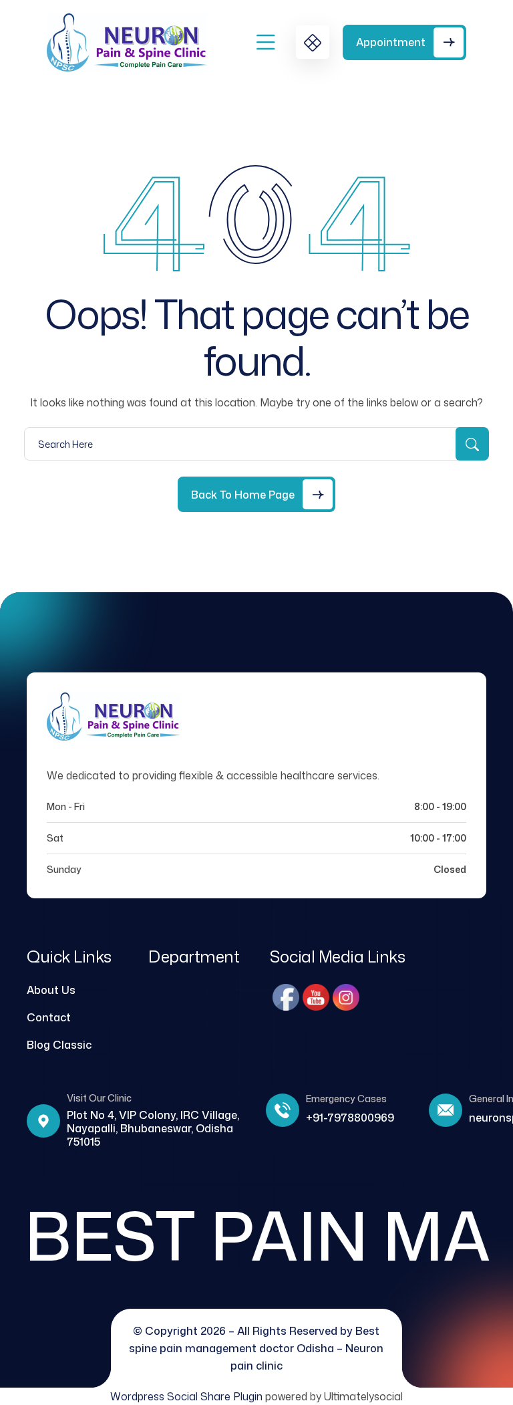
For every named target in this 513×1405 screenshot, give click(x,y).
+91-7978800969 (350, 1117)
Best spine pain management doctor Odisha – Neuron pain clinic (256, 1348)
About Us (51, 990)
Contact (49, 1017)
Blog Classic (59, 1044)
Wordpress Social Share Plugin (187, 1396)
